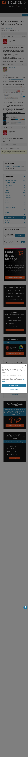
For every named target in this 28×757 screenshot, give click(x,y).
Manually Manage (14, 389)
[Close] (25, 366)
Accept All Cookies (14, 385)
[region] (14, 378)
